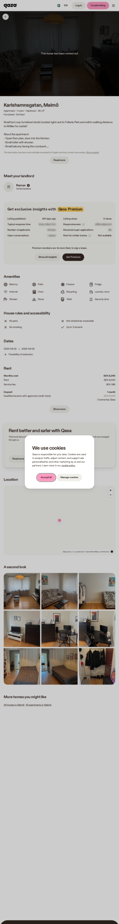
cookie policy (68, 465)
